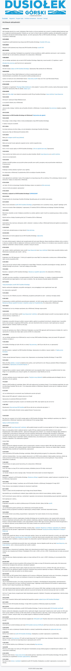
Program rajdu (19, 18)
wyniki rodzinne (56, 154)
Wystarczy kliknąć (33, 477)
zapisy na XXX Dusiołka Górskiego (20, 68)
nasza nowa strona (20, 655)
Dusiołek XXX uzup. (45, 42)
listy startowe (15, 638)
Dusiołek (5, 18)
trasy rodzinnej (43, 250)
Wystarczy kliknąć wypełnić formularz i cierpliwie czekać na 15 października (22, 303)
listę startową (33, 344)
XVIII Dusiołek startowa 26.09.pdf (34, 625)
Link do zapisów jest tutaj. (40, 148)
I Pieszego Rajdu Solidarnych (23, 87)
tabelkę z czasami (15, 363)
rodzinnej (34, 314)
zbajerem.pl (62, 539)
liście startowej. (46, 185)
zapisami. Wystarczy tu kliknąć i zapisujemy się (48, 527)
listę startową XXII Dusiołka (17, 407)
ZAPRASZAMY (34, 193)
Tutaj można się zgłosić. (39, 115)
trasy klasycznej (32, 250)
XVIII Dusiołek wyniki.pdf (56, 608)
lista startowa (53, 108)
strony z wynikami (16, 661)
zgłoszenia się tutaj (56, 629)
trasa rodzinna (50, 94)
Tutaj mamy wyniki (32, 78)
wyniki (50, 503)
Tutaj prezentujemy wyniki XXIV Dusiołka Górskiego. (16, 284)
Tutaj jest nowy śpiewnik (35, 377)
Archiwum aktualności (30, 18)
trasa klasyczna (59, 94)
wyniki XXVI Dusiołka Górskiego (23, 204)
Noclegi (45, 18)
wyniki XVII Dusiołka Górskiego (23, 633)
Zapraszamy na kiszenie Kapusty (18, 364)
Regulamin (12, 18)
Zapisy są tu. (27, 88)
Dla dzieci (39, 18)
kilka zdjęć (11, 94)
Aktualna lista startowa (8, 63)
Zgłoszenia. (40, 235)
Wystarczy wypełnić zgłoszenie (36, 271)
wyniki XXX (41, 47)
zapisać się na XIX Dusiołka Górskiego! (49, 599)
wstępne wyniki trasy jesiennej (16, 137)
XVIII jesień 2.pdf (38, 618)
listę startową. (30, 230)
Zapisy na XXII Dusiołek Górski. (10, 422)
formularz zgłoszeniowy (23, 656)
